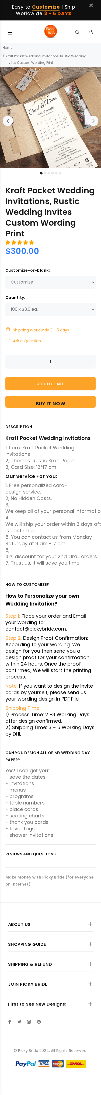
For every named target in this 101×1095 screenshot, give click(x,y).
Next (93, 121)
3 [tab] (48, 173)
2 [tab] (45, 173)
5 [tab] (56, 173)
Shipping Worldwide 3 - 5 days (41, 330)
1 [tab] (41, 173)
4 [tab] (52, 173)
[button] (20, 242)
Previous (8, 121)
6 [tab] (60, 173)
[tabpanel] (50, 117)
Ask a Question (27, 341)
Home (7, 47)
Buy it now (50, 403)
